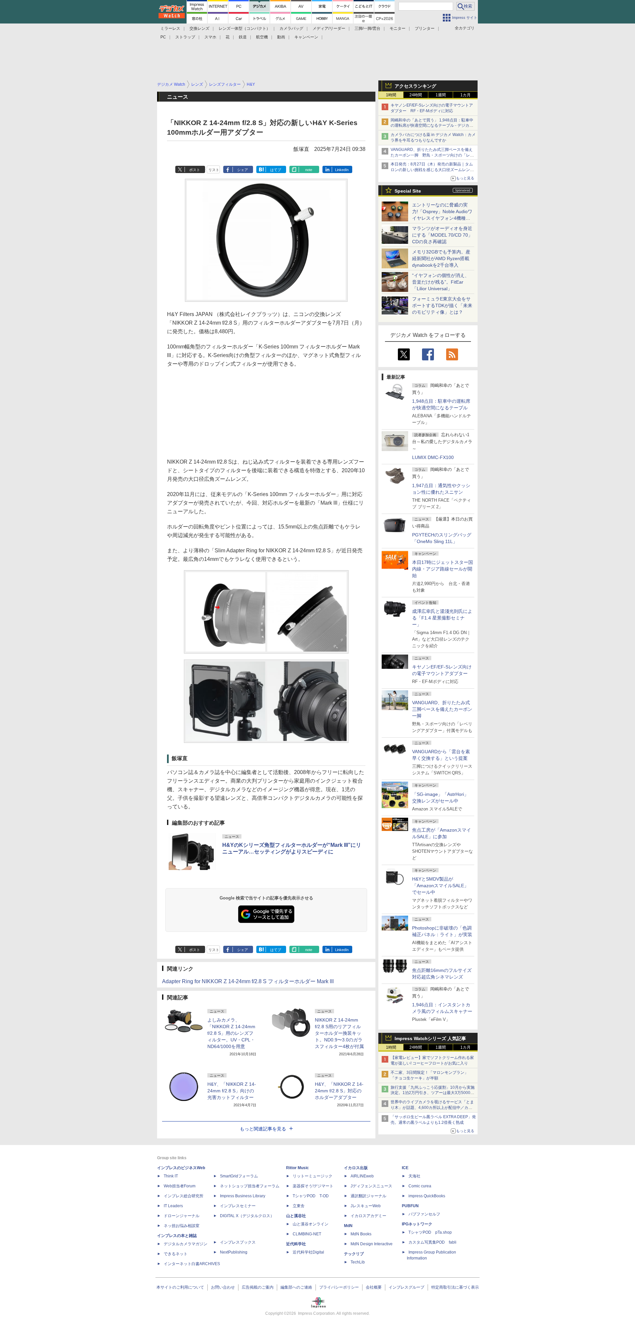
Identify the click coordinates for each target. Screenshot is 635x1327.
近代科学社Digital (308, 1252)
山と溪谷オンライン (310, 1224)
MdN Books (361, 1234)
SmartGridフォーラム (239, 1176)
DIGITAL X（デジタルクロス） (247, 1215)
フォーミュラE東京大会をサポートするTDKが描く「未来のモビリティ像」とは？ (442, 305)
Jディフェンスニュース (371, 1186)
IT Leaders (173, 1206)
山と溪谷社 (296, 1215)
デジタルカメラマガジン (185, 1244)
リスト (213, 170)
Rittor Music (297, 1168)
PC (163, 37)
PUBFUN (410, 1206)
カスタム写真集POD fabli (432, 1242)
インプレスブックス (238, 1242)
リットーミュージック (312, 1176)
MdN (348, 1225)
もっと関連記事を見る (263, 1128)
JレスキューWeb (366, 1206)
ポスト (194, 170)
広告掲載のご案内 (258, 1287)
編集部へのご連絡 (296, 1287)
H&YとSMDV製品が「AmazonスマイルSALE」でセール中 (440, 885)
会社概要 (374, 1287)
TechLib (358, 1262)
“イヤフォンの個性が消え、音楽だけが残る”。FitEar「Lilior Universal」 (440, 282)
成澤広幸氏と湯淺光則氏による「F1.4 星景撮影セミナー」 (442, 618)
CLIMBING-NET (307, 1234)
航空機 (262, 37)
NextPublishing (233, 1252)
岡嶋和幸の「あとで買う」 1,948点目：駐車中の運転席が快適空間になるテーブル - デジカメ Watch (432, 126)
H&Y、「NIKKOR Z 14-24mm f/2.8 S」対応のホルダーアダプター (339, 1090)
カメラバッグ (291, 28)
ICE (405, 1168)
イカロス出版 (356, 1168)
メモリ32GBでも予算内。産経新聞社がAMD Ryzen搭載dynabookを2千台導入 (441, 258)
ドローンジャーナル (181, 1215)
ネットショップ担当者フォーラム (249, 1186)
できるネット (176, 1254)
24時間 (415, 95)
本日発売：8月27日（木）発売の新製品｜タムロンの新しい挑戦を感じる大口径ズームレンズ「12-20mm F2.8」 (432, 170)
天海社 (414, 1176)
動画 (281, 37)
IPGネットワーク (417, 1224)
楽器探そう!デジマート (313, 1186)
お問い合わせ (223, 1287)
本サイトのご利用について (180, 1287)
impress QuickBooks (426, 1196)
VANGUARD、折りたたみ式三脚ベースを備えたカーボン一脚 (442, 709)
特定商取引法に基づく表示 (455, 1287)
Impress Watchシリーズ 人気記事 (430, 1038)
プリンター (425, 28)
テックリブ (354, 1254)
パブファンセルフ (424, 1214)
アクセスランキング (415, 86)
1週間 (441, 95)
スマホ (210, 37)
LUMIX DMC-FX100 (433, 457)
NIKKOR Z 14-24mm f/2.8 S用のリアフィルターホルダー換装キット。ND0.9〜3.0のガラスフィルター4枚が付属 (339, 1033)
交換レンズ (199, 28)
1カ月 (465, 95)
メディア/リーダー (329, 28)
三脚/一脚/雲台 (367, 28)
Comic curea (419, 1186)
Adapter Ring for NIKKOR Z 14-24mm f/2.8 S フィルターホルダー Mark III (248, 981)
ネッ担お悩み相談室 (181, 1225)
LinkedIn (342, 170)
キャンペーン (306, 37)
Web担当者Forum (179, 1186)
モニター (397, 28)
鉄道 (243, 37)
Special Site (408, 191)
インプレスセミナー (238, 1206)
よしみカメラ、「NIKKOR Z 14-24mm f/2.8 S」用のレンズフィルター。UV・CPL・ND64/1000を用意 (231, 1033)
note (308, 170)
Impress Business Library (242, 1196)
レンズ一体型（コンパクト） (244, 28)
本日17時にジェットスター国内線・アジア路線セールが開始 (442, 569)
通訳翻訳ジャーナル (368, 1196)
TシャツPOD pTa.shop (430, 1232)
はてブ (275, 170)
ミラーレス (170, 28)
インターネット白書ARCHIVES (192, 1263)
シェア (242, 170)
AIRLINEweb (362, 1176)
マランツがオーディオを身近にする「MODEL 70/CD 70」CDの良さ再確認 (442, 235)
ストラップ (185, 37)
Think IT (171, 1176)
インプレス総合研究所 (183, 1196)
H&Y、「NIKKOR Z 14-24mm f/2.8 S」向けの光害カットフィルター (231, 1090)
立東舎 (299, 1206)
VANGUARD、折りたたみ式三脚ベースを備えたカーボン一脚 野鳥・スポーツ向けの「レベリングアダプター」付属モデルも (432, 155)
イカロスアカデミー (368, 1215)
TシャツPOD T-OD (311, 1196)
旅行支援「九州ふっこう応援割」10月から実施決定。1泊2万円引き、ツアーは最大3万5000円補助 (433, 1093)
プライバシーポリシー (339, 1287)
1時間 (391, 95)
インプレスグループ (406, 1287)
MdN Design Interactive (372, 1244)
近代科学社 (296, 1244)
